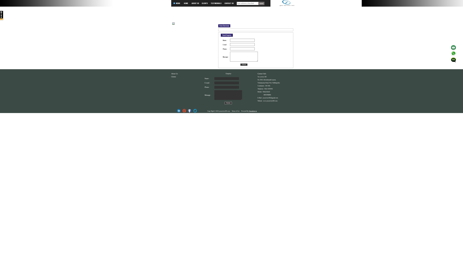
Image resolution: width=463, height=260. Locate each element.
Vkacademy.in (252, 111)
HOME (186, 3)
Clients (173, 77)
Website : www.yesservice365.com (267, 101)
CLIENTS (205, 3)
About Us (174, 74)
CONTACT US (229, 3)
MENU (178, 3)
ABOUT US (195, 3)
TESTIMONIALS (216, 3)
